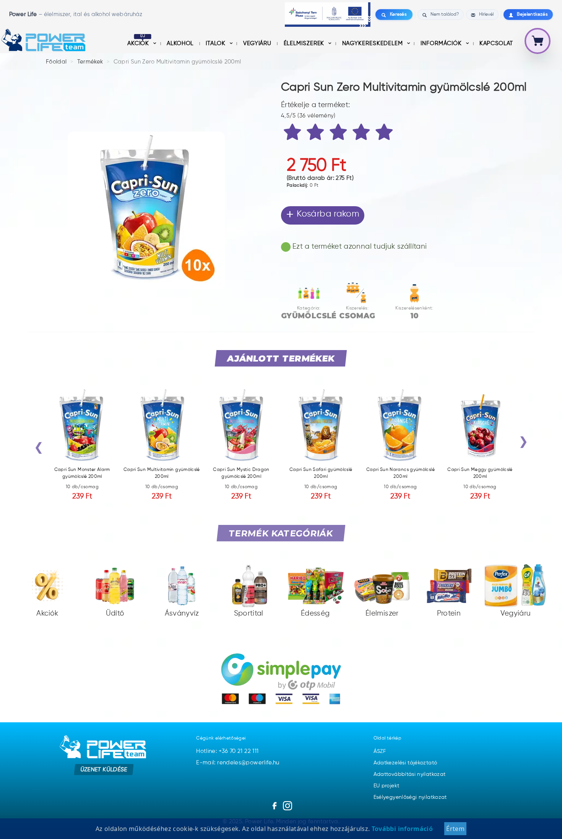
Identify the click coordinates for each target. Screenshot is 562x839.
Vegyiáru (258, 43)
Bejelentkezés (532, 14)
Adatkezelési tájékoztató (405, 763)
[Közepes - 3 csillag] (339, 133)
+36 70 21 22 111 (239, 751)
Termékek (90, 62)
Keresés (398, 14)
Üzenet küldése (104, 769)
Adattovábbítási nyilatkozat (410, 774)
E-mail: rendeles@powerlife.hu (237, 763)
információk (442, 43)
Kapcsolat (496, 43)
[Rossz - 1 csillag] (293, 133)
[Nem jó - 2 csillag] (316, 133)
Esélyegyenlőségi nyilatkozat (410, 797)
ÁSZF (380, 751)
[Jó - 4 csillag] (362, 133)
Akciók (139, 43)
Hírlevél (486, 14)
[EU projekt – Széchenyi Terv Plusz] (327, 14)
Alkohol (181, 43)
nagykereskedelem (373, 43)
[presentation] (38, 449)
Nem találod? (444, 14)
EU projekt (387, 785)
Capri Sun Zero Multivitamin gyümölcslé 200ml (177, 62)
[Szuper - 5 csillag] (385, 133)
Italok (216, 43)
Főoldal (56, 62)
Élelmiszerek (305, 43)
